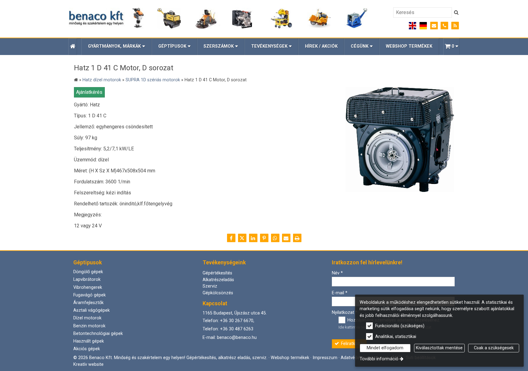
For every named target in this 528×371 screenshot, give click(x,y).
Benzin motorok (89, 326)
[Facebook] (231, 238)
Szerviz (210, 286)
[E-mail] (434, 25)
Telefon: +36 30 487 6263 (228, 329)
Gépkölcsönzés (218, 293)
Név (337, 273)
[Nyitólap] (218, 19)
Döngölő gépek (88, 271)
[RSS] (455, 25)
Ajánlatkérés (89, 92)
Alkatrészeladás (218, 279)
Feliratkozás (352, 343)
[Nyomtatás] (297, 238)
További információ (379, 359)
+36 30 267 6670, (237, 320)
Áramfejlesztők (88, 302)
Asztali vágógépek (91, 310)
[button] (451, 46)
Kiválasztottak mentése (439, 348)
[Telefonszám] (444, 25)
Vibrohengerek (87, 287)
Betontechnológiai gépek (98, 333)
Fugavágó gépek (89, 295)
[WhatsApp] (275, 238)
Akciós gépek (86, 348)
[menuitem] (72, 46)
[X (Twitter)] (242, 238)
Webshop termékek (290, 357)
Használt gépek (88, 341)
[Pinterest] (264, 238)
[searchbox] (422, 12)
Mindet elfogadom (385, 348)
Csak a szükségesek (494, 348)
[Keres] (456, 12)
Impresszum (325, 357)
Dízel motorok (87, 318)
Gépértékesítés (217, 273)
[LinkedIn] (253, 238)
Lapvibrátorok (87, 279)
